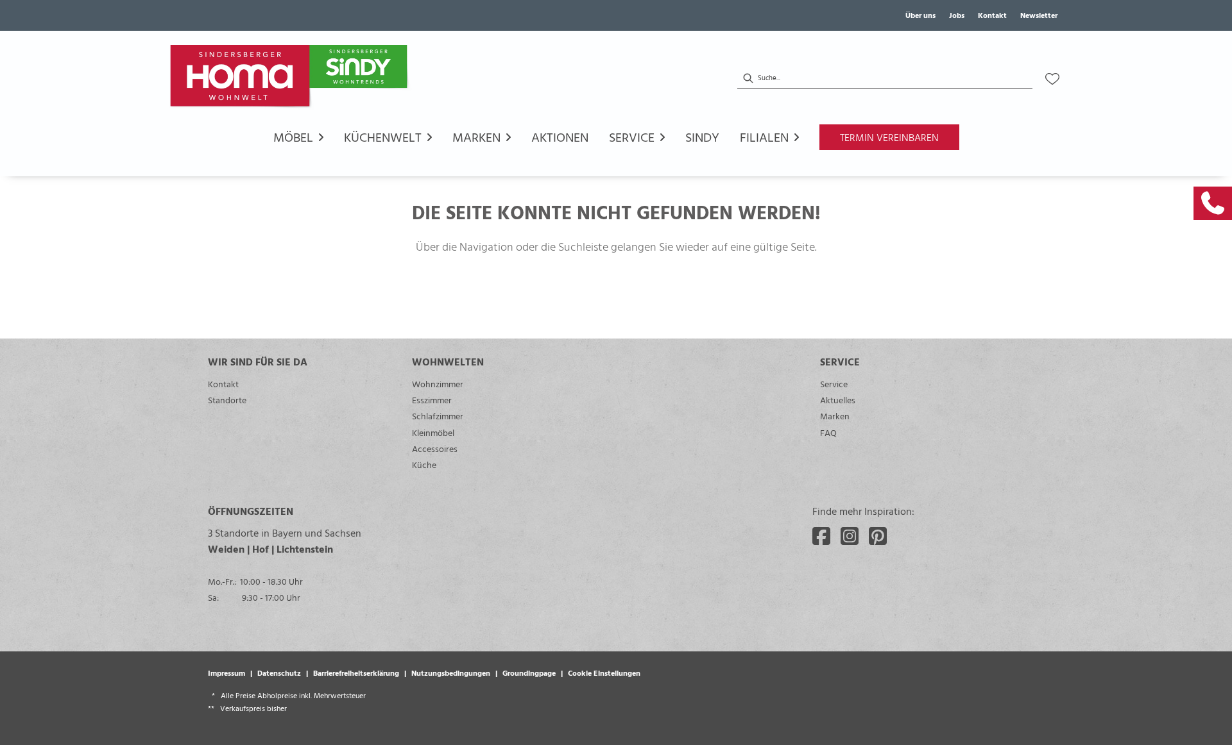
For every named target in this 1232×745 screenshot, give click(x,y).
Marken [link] (835, 416)
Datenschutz (279, 672)
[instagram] (850, 536)
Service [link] (834, 383)
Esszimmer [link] (432, 399)
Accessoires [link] (435, 448)
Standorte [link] (227, 399)
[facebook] (821, 536)
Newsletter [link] (1038, 15)
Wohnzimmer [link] (437, 383)
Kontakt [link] (992, 15)
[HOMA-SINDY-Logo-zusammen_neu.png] (291, 79)
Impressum (226, 672)
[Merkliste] (1052, 79)
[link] (1213, 203)
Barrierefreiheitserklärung (356, 672)
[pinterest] (878, 536)
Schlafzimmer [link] (437, 416)
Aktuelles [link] (837, 399)
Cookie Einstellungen (604, 672)
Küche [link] (424, 464)
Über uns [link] (920, 15)
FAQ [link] (828, 432)
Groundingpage (529, 672)
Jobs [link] (956, 15)
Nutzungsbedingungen (450, 672)
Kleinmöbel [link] (433, 432)
